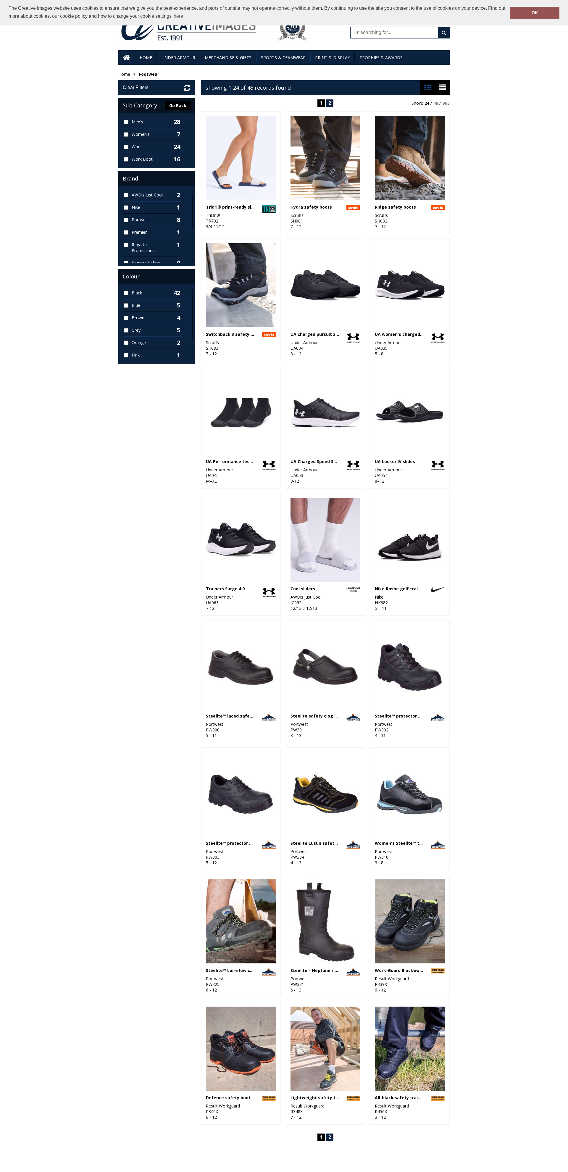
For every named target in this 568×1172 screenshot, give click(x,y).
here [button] (178, 16)
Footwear (149, 74)
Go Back (177, 105)
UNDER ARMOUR (178, 57)
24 (427, 103)
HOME (146, 57)
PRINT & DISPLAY (332, 57)
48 (435, 103)
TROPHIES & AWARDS (381, 57)
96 (444, 103)
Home (124, 74)
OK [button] (535, 12)
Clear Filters (136, 87)
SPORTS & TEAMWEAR (283, 57)
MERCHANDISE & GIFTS (228, 57)
